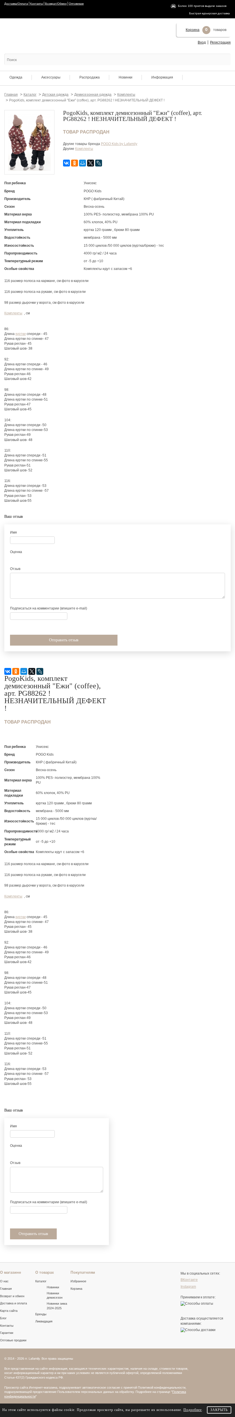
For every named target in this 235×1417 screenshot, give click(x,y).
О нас (4, 1281)
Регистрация (220, 42)
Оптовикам (76, 3)
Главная (6, 1288)
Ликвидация (43, 1321)
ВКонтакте (189, 1280)
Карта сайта (8, 1310)
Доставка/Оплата (16, 3)
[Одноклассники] (74, 163)
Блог (3, 1318)
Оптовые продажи (13, 1340)
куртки (20, 334)
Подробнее (192, 1410)
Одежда (15, 77)
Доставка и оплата (13, 1303)
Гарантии (6, 1332)
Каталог (40, 1281)
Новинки (125, 77)
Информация (162, 77)
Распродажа (89, 77)
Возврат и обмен (12, 1296)
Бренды (40, 1314)
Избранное (78, 1281)
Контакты (36, 3)
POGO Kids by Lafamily (119, 144)
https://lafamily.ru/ (29, 34)
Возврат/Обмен (56, 3)
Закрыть (219, 1410)
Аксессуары (50, 77)
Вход (202, 42)
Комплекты (84, 149)
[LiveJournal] (98, 163)
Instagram (188, 1287)
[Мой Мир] (82, 163)
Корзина (192, 30)
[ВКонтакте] (66, 163)
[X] (90, 163)
